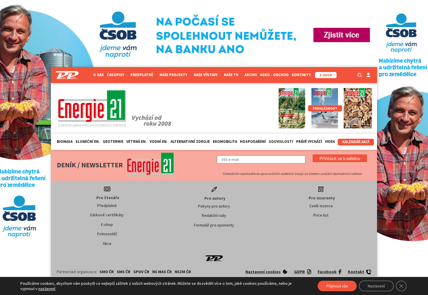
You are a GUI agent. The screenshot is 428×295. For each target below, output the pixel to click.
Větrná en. (136, 141)
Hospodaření (253, 141)
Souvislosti (281, 141)
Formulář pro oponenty (214, 225)
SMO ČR (107, 271)
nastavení (46, 288)
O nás (98, 74)
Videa (330, 141)
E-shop (107, 224)
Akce (107, 243)
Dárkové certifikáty (107, 214)
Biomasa (64, 141)
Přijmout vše (337, 286)
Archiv (251, 74)
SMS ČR (123, 271)
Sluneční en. (87, 141)
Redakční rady (214, 215)
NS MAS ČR (162, 271)
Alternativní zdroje (190, 141)
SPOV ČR (141, 271)
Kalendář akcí (355, 141)
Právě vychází (309, 141)
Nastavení (376, 286)
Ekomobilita (225, 141)
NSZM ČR (183, 271)
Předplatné (107, 205)
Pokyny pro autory (214, 206)
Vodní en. (159, 141)
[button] (339, 158)
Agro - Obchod (274, 74)
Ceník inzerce (321, 205)
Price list (320, 215)
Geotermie (113, 141)
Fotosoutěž (107, 233)
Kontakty (301, 74)
